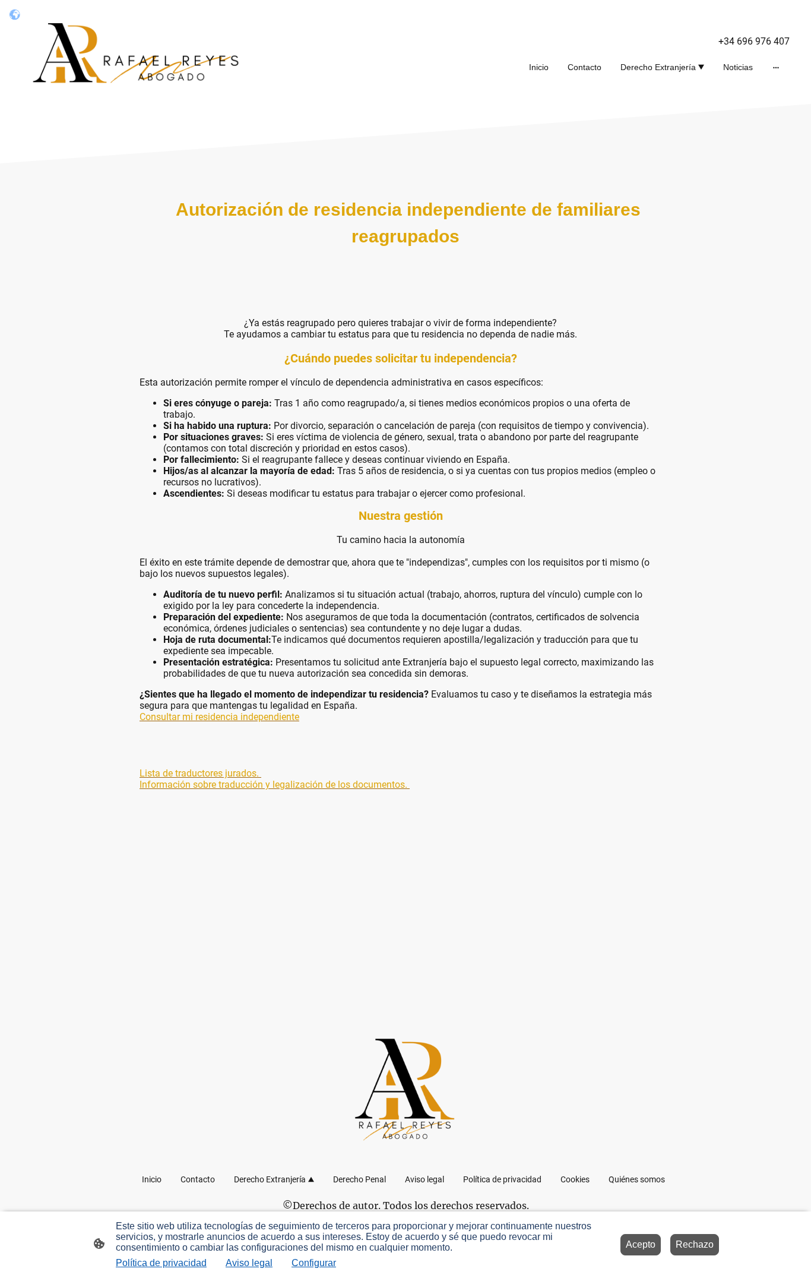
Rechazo (695, 1244)
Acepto (640, 1244)
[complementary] (15, 15)
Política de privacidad (161, 1263)
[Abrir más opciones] (776, 67)
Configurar (314, 1263)
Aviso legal (249, 1263)
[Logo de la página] (141, 52)
